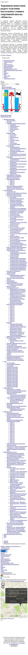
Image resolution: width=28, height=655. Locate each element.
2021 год (12, 314)
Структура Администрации (14, 196)
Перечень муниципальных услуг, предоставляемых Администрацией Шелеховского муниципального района (16, 464)
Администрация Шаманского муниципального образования (18, 269)
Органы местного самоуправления (16, 250)
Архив (2, 571)
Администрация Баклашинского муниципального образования (18, 266)
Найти (17, 84)
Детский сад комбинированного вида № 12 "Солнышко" (18, 521)
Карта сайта (4, 570)
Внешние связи (11, 133)
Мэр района (13, 197)
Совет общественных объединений (16, 397)
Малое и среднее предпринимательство (13, 287)
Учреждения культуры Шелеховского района (16, 330)
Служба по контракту (12, 349)
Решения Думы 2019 (12, 377)
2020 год (12, 312)
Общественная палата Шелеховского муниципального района (16, 406)
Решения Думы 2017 (12, 374)
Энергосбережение (12, 282)
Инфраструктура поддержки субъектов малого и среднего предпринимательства (17, 296)
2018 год (12, 310)
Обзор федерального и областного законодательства (16, 444)
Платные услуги (11, 467)
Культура (12, 130)
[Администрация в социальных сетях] (1, 575)
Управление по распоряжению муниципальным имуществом (18, 209)
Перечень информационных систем (16, 343)
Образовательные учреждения (18, 154)
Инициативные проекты (13, 179)
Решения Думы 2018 (12, 375)
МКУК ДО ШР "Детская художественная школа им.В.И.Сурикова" (16, 484)
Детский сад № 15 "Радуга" (17, 475)
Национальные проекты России (15, 356)
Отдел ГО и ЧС (14, 225)
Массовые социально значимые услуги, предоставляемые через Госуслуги (15, 524)
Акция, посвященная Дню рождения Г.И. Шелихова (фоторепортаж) (17, 400)
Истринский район (15, 144)
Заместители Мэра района (17, 198)
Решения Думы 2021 (12, 379)
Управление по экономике (17, 211)
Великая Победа (11, 120)
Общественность (8, 388)
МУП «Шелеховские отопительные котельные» (17, 497)
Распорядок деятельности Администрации (13, 271)
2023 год (12, 180)
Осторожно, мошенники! (13, 357)
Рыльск (12, 138)
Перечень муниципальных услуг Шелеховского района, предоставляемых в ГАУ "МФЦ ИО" (16, 459)
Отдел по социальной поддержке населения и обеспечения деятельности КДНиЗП (17, 205)
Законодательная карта (13, 413)
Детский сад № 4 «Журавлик (17, 502)
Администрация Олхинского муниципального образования (18, 260)
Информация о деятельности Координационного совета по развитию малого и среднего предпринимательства (18, 291)
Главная (3, 553)
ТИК (5, 537)
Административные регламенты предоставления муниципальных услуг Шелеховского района (15, 455)
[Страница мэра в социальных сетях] (1, 578)
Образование (13, 127)
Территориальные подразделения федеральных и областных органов (18, 148)
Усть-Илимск (13, 143)
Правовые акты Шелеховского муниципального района (15, 420)
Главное (9, 354)
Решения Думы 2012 (12, 367)
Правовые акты (8, 411)
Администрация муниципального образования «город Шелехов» (18, 253)
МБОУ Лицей (13, 481)
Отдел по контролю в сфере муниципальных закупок (17, 228)
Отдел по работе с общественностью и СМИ (17, 237)
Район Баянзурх (14, 137)
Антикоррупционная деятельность (13, 534)
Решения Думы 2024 (12, 383)
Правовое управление (16, 200)
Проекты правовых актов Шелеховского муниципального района (15, 417)
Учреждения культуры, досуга (18, 155)
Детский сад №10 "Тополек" (17, 473)
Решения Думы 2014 (12, 370)
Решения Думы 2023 (12, 382)
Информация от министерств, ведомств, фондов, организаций (15, 359)
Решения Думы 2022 (12, 381)
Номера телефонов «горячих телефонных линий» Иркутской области (15, 352)
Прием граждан (11, 273)
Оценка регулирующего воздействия (16, 193)
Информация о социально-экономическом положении (14, 175)
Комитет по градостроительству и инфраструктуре (18, 223)
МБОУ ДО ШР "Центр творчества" (16, 489)
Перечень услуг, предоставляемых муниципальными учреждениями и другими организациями (16, 531)
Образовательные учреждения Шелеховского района (18, 327)
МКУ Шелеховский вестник (17, 486)
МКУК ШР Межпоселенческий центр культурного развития (18, 494)
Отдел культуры (14, 226)
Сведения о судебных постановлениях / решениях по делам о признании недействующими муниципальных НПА (17, 448)
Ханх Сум (12, 136)
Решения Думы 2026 (12, 386)
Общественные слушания (13, 389)
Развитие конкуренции (16, 285)
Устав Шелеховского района (14, 414)
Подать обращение (12, 344)
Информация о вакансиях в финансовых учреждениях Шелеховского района (17, 334)
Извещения (13, 339)
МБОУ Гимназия (14, 480)
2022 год (12, 315)
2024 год (12, 182)
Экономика (13, 125)
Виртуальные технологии (17, 581)
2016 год (12, 307)
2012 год (12, 442)
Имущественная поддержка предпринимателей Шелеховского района (17, 300)
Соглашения (10, 365)
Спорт (11, 131)
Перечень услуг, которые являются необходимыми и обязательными (16, 528)
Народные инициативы (13, 177)
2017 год (12, 308)
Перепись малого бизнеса (17, 303)
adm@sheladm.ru (5, 549)
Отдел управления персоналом (18, 244)
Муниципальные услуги (10, 452)
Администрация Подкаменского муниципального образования (18, 263)
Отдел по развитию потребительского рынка (16, 242)
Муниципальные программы (14, 304)
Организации (10, 145)
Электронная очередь (6, 572)
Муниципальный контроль (14, 194)
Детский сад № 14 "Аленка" (17, 474)
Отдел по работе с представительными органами (18, 239)
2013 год (12, 441)
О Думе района (11, 363)
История (9, 122)
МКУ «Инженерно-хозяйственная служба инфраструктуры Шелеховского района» (18, 516)
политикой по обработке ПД (17, 643)
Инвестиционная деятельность (15, 283)
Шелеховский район (9, 119)
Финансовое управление (16, 212)
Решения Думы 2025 (12, 385)
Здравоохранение (14, 126)
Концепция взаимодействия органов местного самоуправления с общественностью (16, 392)
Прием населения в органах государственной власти (17, 276)
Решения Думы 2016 (12, 372)
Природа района (14, 129)
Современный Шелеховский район (16, 123)
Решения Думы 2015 (12, 371)
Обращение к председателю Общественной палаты (17, 409)
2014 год (12, 439)
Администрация (8, 190)
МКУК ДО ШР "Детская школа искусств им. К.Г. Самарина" (18, 512)
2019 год (12, 311)
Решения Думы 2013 (12, 368)
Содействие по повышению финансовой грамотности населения (16, 347)
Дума (5, 361)
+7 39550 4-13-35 (5, 547)
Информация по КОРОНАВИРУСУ (16, 336)
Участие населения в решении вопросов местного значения (18, 395)
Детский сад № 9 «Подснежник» (18, 471)
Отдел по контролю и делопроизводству (15, 231)
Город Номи (13, 134)
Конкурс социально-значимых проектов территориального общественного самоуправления (15, 187)
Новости (9, 55)
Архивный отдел (14, 214)
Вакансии (9, 322)
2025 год (12, 183)
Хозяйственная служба (16, 246)
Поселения (10, 157)
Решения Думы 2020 (12, 378)
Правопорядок (11, 280)
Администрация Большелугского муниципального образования (18, 257)
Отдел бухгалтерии (15, 215)
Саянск (12, 141)
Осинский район (14, 140)
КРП (5, 535)
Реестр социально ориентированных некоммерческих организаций (16, 248)
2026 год (12, 184)
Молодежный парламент (13, 364)
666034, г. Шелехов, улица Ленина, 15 (11, 546)
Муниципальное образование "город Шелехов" (18, 159)
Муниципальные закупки (13, 338)
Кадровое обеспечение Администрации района (16, 324)
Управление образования (16, 201)
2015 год (12, 306)
